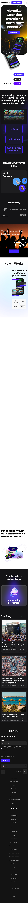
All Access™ (14, 811)
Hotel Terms (14, 863)
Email (2, 740)
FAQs (14, 835)
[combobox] (14, 766)
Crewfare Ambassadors (14, 799)
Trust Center (14, 874)
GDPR (14, 871)
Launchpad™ (14, 819)
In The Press (14, 792)
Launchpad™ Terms (14, 860)
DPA (14, 867)
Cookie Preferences (14, 845)
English (6, 766)
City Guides (14, 788)
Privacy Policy (10, 756)
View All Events (14, 781)
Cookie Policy (14, 849)
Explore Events (17, 2)
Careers (14, 803)
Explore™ (14, 822)
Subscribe (5, 760)
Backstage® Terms (14, 856)
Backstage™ (14, 815)
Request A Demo (14, 32)
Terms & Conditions (14, 842)
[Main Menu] (25, 2)
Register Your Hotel (14, 796)
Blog (14, 785)
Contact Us (14, 831)
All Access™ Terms (14, 853)
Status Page (14, 881)
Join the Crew (14, 251)
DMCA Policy (14, 878)
